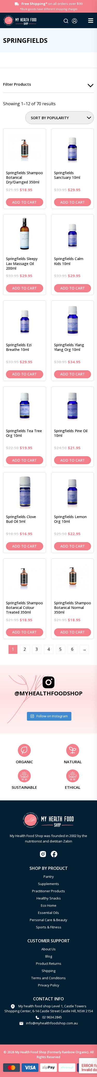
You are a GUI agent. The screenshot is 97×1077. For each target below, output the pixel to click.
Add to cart (24, 202)
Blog (48, 956)
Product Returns (48, 963)
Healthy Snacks (48, 898)
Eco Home (48, 905)
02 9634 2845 (52, 1017)
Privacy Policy (48, 985)
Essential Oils (48, 912)
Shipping (48, 970)
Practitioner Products (48, 891)
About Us (48, 949)
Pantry (48, 876)
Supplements (48, 883)
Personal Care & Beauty (48, 920)
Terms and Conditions (48, 978)
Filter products (17, 84)
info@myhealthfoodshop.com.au (52, 1023)
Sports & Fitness (48, 927)
